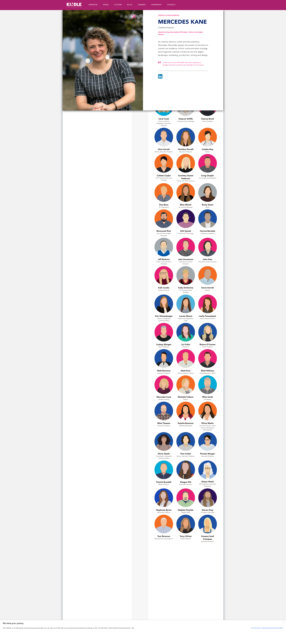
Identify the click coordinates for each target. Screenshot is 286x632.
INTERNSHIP (156, 4)
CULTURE (118, 4)
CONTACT (171, 4)
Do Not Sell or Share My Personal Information (267, 628)
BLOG (129, 4)
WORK (106, 4)
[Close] (283, 622)
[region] (143, 626)
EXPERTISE (93, 4)
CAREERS (142, 4)
